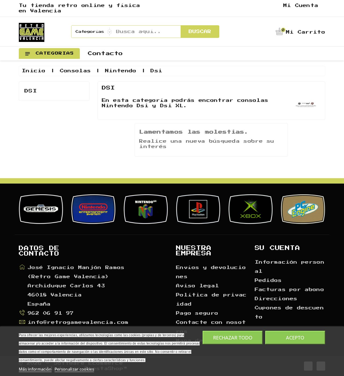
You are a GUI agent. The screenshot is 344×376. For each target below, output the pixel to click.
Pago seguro (197, 313)
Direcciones (276, 299)
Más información (35, 369)
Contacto (105, 53)
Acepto (295, 337)
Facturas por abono (289, 290)
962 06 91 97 (51, 313)
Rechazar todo (232, 337)
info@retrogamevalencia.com (78, 322)
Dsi (30, 91)
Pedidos (268, 280)
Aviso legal (197, 286)
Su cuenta (277, 248)
